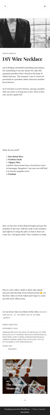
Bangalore (8, 332)
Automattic (24, 412)
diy (16, 332)
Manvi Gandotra (10, 325)
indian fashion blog (35, 337)
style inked (9, 342)
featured (8, 337)
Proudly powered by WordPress (17, 409)
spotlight (32, 339)
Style (41, 339)
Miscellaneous (9, 53)
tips (17, 342)
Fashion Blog (40, 335)
